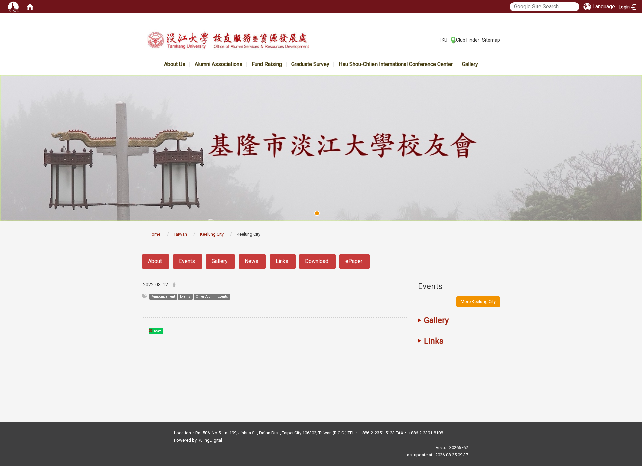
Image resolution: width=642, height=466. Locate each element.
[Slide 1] (317, 213)
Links (282, 261)
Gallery (470, 64)
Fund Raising (267, 64)
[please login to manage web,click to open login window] (13, 6)
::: (435, 39)
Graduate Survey (310, 64)
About (155, 261)
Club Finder (467, 40)
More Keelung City (478, 301)
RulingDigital (210, 440)
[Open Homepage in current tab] (30, 6)
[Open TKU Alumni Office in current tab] (228, 41)
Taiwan (180, 234)
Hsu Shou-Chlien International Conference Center (396, 64)
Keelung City (212, 234)
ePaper (353, 261)
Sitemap (491, 40)
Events (187, 261)
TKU (443, 40)
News (251, 261)
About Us (174, 64)
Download (316, 261)
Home (154, 234)
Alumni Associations (218, 64)
